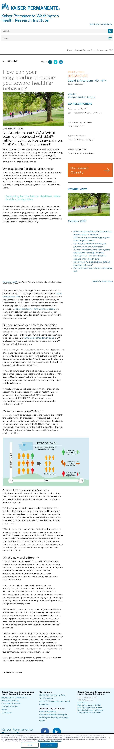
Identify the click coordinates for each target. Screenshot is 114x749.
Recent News (96, 50)
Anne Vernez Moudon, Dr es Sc (39, 338)
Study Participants (9, 707)
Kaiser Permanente (47, 712)
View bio (72, 94)
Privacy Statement (56, 741)
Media (4, 710)
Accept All (49, 745)
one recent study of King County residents (34, 309)
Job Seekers (6, 713)
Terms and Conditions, (44, 741)
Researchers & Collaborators (14, 697)
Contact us (82, 702)
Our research (79, 168)
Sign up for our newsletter (89, 705)
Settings (30, 745)
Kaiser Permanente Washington (53, 715)
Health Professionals (10, 701)
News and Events (81, 50)
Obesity (77, 172)
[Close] (109, 738)
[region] (57, 741)
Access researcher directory (81, 97)
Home (69, 50)
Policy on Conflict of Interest (90, 707)
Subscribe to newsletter (101, 24)
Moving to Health (10, 282)
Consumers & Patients (11, 704)
